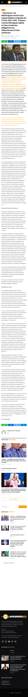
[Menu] (2, 2)
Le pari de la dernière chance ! (9, 468)
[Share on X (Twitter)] (17, 41)
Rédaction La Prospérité (9, 36)
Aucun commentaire (6, 37)
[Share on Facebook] (11, 41)
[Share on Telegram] (24, 41)
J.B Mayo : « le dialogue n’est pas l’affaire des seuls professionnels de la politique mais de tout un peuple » (13, 461)
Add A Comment (14, 499)
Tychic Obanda (18, 692)
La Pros (12, 650)
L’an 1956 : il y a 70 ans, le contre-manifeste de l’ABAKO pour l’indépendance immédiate (18, 528)
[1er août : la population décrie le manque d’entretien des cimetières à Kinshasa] (5, 658)
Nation (3, 9)
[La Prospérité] (14, 2)
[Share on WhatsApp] (4, 41)
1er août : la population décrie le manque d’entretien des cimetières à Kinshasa (17, 658)
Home (2, 6)
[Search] (26, 2)
